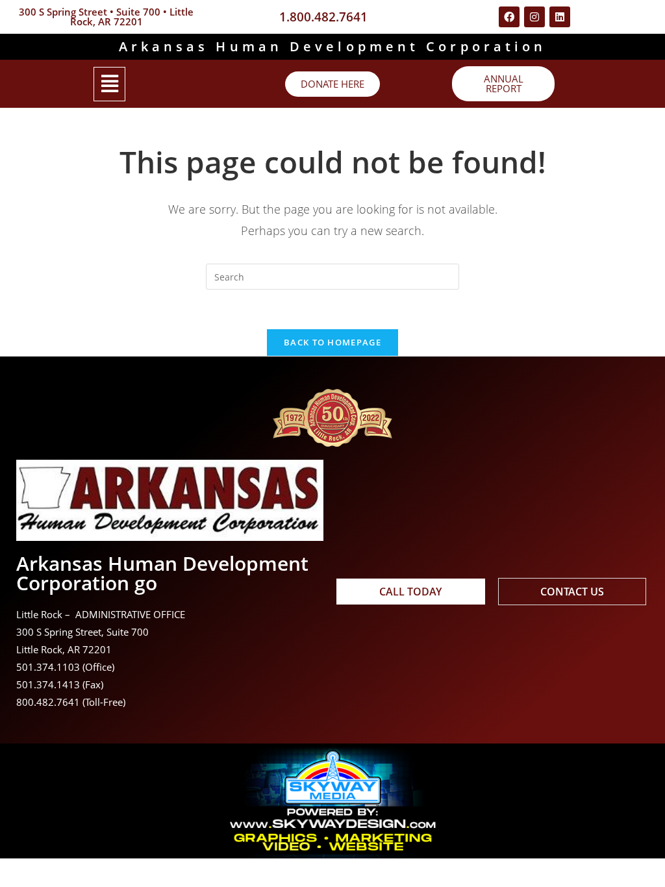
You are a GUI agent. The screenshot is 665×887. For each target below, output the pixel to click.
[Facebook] (509, 16)
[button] (109, 84)
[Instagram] (534, 16)
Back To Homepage (332, 342)
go (145, 582)
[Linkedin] (559, 16)
